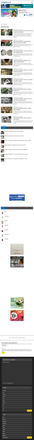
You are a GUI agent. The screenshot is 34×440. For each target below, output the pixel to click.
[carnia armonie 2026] (17, 254)
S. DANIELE (4, 429)
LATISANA (4, 425)
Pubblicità (20, 337)
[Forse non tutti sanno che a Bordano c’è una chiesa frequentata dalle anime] (6, 74)
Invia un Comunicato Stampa (13, 337)
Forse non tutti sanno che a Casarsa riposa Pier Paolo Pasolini (22, 118)
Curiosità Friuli (15, 29)
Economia (4, 402)
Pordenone (4, 394)
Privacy (3, 348)
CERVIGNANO (4, 423)
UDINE (3, 417)
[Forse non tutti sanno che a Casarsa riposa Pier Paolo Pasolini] (6, 122)
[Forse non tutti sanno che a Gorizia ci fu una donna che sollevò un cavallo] (6, 83)
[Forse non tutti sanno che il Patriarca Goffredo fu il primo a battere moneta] (6, 55)
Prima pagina (4, 390)
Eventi (3, 406)
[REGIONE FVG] (17, 200)
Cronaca (4, 400)
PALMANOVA (4, 435)
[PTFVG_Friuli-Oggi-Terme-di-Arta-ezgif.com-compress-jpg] (17, 266)
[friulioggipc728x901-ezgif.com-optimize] (17, 7)
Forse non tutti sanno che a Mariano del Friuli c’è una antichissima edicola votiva (22, 99)
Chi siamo (4, 362)
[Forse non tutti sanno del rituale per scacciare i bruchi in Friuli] (6, 93)
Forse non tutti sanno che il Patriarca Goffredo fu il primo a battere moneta (23, 51)
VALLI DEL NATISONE (5, 437)
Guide (3, 408)
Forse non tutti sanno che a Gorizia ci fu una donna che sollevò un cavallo (23, 80)
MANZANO (4, 433)
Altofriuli (4, 396)
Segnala (24, 337)
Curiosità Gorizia (16, 78)
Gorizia (3, 398)
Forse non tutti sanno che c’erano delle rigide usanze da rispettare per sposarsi (22, 41)
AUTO (3, 410)
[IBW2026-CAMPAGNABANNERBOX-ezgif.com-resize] (17, 320)
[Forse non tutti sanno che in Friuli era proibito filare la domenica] (6, 112)
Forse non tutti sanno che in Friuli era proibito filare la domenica (22, 108)
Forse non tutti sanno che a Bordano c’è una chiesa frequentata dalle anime (23, 70)
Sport (3, 404)
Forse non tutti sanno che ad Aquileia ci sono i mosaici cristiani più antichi (22, 61)
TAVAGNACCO (4, 421)
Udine (3, 392)
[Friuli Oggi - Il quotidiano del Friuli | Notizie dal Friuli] (15, 2)
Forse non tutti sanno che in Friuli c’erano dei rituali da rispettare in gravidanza (23, 31)
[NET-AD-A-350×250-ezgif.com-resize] (17, 307)
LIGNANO (4, 431)
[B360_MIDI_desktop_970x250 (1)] (17, 16)
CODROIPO (4, 419)
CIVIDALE (4, 427)
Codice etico (7, 362)
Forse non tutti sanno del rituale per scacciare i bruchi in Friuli (22, 89)
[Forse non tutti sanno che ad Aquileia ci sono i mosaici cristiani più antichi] (6, 64)
